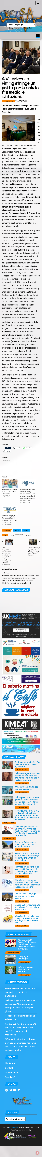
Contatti (9, 1068)
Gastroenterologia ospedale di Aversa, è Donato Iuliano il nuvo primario (34, 552)
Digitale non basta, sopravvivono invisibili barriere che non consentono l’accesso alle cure (27, 883)
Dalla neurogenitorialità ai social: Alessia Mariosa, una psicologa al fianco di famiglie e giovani (27, 776)
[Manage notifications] (37, 1153)
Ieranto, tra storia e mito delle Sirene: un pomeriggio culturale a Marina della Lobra (27, 856)
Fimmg (11, 535)
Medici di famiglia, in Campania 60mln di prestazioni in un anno (9, 518)
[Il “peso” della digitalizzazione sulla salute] (7, 789)
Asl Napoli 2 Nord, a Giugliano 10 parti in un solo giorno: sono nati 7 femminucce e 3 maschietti (27, 800)
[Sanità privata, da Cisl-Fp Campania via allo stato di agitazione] (7, 765)
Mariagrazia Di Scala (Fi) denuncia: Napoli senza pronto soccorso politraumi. (27, 944)
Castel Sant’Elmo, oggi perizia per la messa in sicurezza (25, 895)
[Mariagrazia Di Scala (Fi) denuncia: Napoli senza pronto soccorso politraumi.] (10, 942)
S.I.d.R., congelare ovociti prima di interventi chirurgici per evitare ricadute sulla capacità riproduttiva (6, 556)
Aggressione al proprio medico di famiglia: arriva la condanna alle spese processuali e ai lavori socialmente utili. (27, 493)
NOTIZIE (26, 530)
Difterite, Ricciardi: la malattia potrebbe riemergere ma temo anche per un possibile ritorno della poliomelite (27, 815)
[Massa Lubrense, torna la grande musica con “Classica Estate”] (7, 907)
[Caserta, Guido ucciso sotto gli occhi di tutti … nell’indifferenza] (7, 845)
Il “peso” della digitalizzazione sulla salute (27, 787)
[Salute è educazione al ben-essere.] (10, 969)
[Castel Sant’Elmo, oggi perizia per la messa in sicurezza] (7, 896)
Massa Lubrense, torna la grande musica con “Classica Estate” (27, 907)
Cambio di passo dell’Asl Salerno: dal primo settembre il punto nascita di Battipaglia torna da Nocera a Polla (27, 831)
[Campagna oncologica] (10, 959)
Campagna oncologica (23, 957)
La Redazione (22, 101)
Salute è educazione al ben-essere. (26, 969)
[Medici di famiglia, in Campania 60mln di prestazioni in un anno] (10, 510)
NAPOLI (17, 530)
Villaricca (28, 535)
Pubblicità (10, 1077)
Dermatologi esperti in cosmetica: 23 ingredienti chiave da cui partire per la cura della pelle (27, 870)
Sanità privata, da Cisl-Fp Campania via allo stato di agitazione (27, 764)
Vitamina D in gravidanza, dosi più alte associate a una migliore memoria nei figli (27, 919)
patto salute (19, 535)
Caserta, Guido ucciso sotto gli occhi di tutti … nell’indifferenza (26, 844)
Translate (28, 28)
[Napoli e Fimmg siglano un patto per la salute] (10, 483)
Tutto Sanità (13, 1128)
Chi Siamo (10, 1063)
